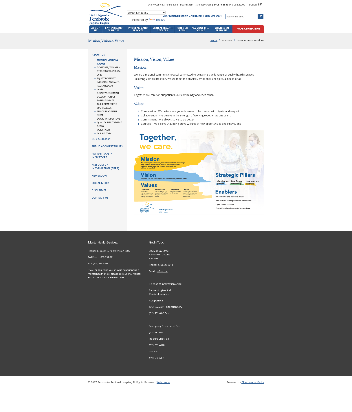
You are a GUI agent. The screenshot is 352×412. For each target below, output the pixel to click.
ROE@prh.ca (156, 300)
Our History (104, 133)
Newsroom (99, 175)
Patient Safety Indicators (102, 155)
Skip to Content (156, 4)
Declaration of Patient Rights (106, 98)
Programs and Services (138, 29)
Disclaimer (99, 190)
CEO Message (104, 107)
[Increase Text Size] (261, 4)
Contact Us (239, 4)
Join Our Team (182, 29)
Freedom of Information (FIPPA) (105, 166)
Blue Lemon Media (252, 382)
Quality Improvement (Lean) (109, 124)
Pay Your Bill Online (200, 29)
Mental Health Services (163, 29)
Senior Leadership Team (107, 113)
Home (213, 40)
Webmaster (163, 382)
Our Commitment (107, 104)
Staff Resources (203, 4)
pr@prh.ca (162, 271)
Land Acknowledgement (108, 91)
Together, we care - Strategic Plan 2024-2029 (109, 71)
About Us (95, 29)
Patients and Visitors (114, 29)
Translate (161, 19)
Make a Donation (248, 29)
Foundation (172, 4)
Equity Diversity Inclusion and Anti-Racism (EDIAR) (108, 82)
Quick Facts (104, 129)
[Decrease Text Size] (258, 4)
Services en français (221, 29)
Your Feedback (222, 4)
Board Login (186, 4)
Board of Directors (108, 118)
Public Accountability (107, 146)
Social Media (100, 183)
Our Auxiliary (101, 139)
